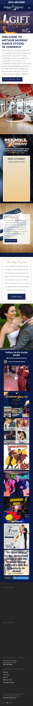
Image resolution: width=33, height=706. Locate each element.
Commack (6, 675)
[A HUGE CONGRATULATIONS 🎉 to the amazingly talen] (16, 483)
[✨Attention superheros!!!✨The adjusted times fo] (16, 510)
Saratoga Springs (8, 682)
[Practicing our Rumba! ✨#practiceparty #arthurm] (16, 378)
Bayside (5, 672)
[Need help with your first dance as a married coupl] (16, 536)
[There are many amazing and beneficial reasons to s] (16, 431)
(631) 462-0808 (16, 2)
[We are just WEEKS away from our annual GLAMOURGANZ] (16, 404)
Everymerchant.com (9, 698)
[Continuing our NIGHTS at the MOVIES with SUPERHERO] (16, 457)
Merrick (5, 677)
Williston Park (7, 680)
